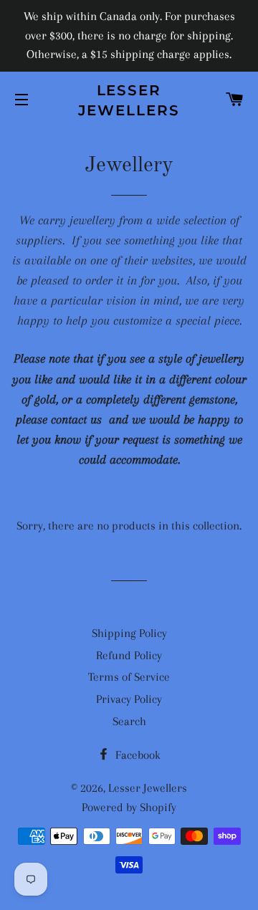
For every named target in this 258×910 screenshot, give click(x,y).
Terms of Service (129, 677)
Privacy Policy (129, 699)
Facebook (137, 755)
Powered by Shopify (129, 807)
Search (129, 721)
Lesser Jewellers (129, 100)
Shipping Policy (129, 633)
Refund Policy (129, 655)
